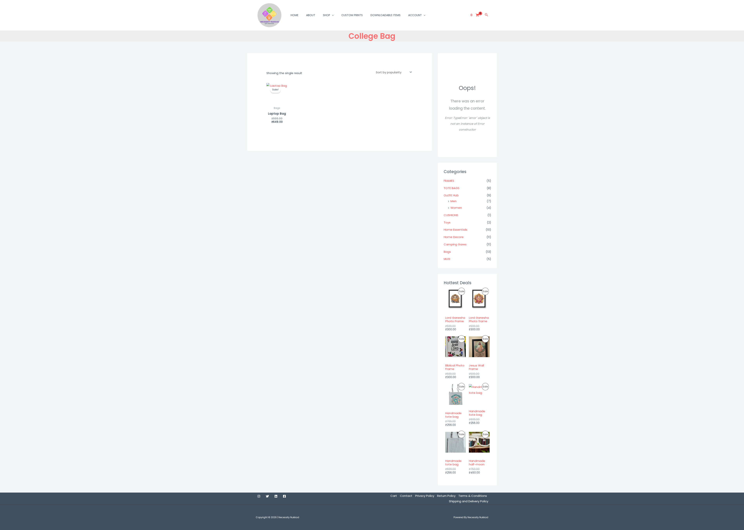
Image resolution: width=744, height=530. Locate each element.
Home (294, 15)
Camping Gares (455, 244)
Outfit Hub (451, 195)
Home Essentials (455, 230)
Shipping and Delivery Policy (468, 501)
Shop (326, 15)
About (310, 15)
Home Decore (454, 237)
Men (453, 201)
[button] (332, 15)
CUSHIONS (451, 215)
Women (456, 208)
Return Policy (446, 496)
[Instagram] (259, 496)
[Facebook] (284, 496)
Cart (393, 496)
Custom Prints (352, 15)
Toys (447, 222)
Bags (447, 252)
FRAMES (449, 181)
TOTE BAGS (451, 188)
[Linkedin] (276, 496)
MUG (447, 259)
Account (415, 15)
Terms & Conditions (472, 496)
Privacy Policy (424, 496)
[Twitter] (267, 496)
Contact (406, 496)
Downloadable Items (385, 15)
